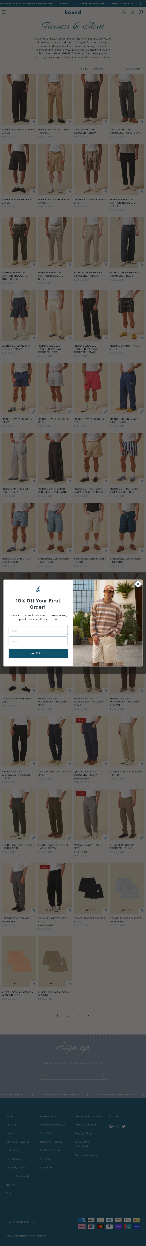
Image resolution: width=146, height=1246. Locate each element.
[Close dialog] (138, 584)
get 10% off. (38, 653)
